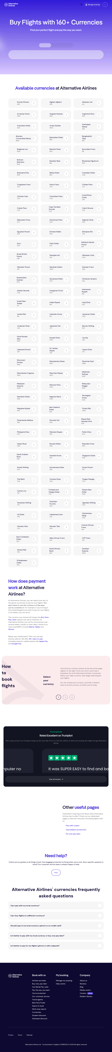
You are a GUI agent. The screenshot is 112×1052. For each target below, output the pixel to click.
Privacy (10, 1035)
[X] (14, 1019)
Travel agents (37, 999)
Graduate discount (39, 1018)
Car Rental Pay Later (40, 987)
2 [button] (65, 697)
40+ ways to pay (36, 639)
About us (83, 980)
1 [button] (58, 697)
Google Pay (16, 644)
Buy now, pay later (39, 984)
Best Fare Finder (38, 1003)
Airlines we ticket (39, 980)
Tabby (37, 627)
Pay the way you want (41, 990)
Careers (83, 993)
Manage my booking (64, 980)
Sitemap (29, 1035)
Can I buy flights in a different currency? (27, 916)
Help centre (60, 984)
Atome (11, 629)
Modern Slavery (86, 996)
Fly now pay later (73, 834)
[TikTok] (19, 1019)
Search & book (38, 1006)
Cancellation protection (76, 830)
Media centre (85, 990)
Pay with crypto (72, 825)
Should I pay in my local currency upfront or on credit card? (35, 926)
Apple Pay (43, 641)
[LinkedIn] (27, 1019)
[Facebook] (10, 1019)
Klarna (31, 627)
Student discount (39, 1015)
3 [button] (72, 697)
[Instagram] (23, 1019)
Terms (20, 1035)
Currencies (36, 1012)
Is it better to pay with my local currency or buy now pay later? (37, 936)
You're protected (39, 993)
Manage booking (94, 5)
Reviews (83, 984)
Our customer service (41, 996)
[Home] (11, 5)
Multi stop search (39, 1009)
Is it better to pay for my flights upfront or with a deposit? (34, 946)
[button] (105, 4)
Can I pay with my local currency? (24, 905)
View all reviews (55, 779)
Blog (81, 987)
